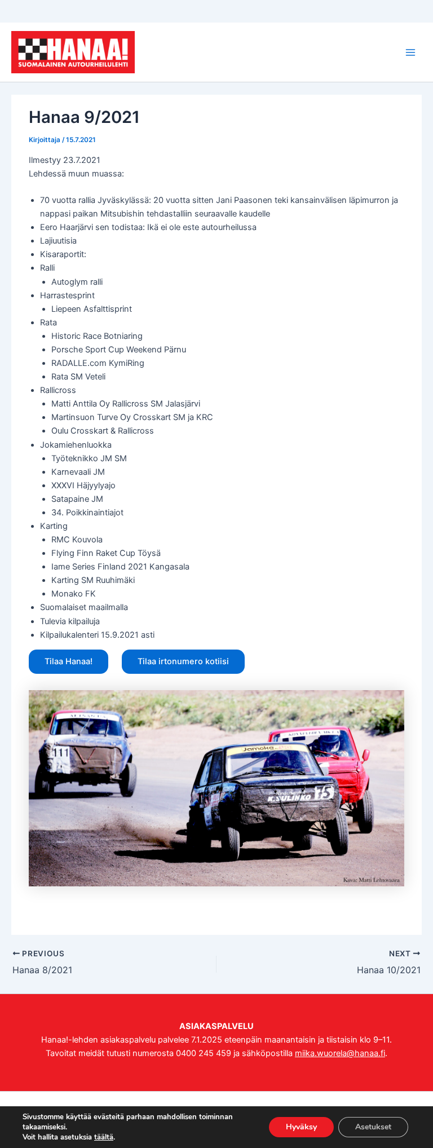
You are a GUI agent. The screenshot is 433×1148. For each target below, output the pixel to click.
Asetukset (373, 1126)
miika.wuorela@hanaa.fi (340, 1053)
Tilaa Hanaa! (68, 661)
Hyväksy (301, 1126)
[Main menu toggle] (410, 52)
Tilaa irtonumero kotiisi (183, 661)
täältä (103, 1137)
